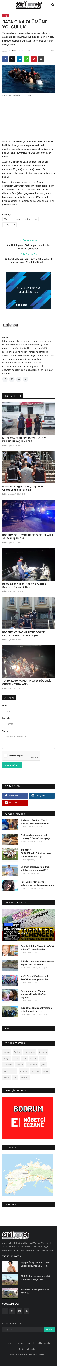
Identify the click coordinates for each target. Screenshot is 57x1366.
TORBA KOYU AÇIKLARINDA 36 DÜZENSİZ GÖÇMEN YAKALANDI (26, 682)
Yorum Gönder (12, 765)
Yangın (7, 1052)
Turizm (17, 1052)
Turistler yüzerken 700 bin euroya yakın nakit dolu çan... (36, 822)
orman (33, 1058)
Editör (11, 50)
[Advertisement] (28, 118)
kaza (43, 1058)
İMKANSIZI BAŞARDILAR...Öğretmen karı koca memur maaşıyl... (36, 853)
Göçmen (7, 219)
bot (36, 219)
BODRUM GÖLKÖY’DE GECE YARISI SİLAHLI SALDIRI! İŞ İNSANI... (27, 537)
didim (27, 219)
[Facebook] (5, 1311)
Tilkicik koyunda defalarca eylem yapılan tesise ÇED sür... (38, 963)
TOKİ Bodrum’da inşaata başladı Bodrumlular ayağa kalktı (35, 1278)
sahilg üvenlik (9, 225)
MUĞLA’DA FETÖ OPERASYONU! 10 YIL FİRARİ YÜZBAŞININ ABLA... (25, 439)
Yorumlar (9, 698)
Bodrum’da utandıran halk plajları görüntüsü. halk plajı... (36, 837)
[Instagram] (12, 1311)
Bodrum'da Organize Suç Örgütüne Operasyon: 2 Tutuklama (22, 488)
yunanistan (30, 1052)
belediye (35, 1071)
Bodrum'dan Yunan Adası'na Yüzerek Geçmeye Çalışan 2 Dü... (24, 585)
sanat (45, 1071)
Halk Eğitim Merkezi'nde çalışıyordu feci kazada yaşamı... (37, 883)
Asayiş (5, 15)
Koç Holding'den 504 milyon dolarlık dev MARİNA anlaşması (29, 247)
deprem (23, 1071)
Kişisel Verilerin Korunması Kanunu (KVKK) (27, 1354)
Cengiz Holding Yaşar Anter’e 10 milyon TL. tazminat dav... (37, 948)
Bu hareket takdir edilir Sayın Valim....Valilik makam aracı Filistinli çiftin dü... (29, 261)
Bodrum (25, 1077)
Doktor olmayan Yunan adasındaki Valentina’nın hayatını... (33, 994)
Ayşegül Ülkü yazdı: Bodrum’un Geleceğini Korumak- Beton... (35, 1264)
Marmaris (8, 1064)
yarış (43, 1064)
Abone (49, 1329)
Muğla (6, 1058)
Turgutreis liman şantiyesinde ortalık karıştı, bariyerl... (36, 1009)
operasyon (32, 1064)
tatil (24, 1058)
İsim (4, 705)
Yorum (5, 731)
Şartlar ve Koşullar (27, 1348)
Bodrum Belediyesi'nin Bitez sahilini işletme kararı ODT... (35, 868)
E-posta (6, 718)
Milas (16, 1058)
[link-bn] (28, 290)
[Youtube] (19, 1311)
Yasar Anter (25, 968)
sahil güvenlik (10, 1071)
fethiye (20, 1064)
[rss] (26, 1311)
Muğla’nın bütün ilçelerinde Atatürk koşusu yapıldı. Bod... (36, 978)
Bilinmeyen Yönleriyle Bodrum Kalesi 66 (35, 1291)
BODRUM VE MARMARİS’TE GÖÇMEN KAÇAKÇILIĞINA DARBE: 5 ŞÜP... (24, 634)
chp (15, 1077)
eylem (6, 1077)
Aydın (18, 219)
